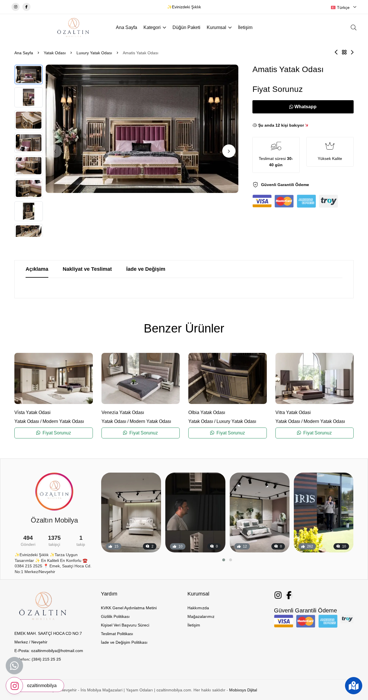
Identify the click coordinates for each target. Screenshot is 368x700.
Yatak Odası (55, 53)
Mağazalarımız (200, 616)
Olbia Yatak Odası (206, 412)
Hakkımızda (198, 608)
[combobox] (343, 7)
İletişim (245, 27)
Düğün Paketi (186, 27)
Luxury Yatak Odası (94, 53)
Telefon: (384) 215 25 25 (37, 659)
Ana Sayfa (126, 27)
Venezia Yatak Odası (122, 412)
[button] (228, 151)
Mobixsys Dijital (243, 690)
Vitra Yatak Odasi (293, 412)
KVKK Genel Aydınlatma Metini (129, 608)
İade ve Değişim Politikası (124, 642)
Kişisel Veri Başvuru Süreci (125, 625)
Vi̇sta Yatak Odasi (32, 412)
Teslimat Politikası (117, 633)
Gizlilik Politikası (115, 616)
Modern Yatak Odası (63, 421)
